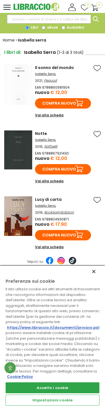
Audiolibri (75, 27)
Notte (41, 133)
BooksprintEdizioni (59, 212)
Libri (34, 27)
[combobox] (49, 19)
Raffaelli (50, 146)
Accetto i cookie (52, 387)
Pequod (50, 80)
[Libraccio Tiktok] (72, 263)
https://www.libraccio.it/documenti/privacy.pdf (53, 327)
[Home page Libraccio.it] (36, 9)
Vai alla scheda (49, 115)
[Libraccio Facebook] (49, 263)
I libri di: (12, 52)
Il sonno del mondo (54, 67)
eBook (52, 27)
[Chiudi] (93, 271)
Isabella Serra (45, 74)
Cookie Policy (20, 376)
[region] (52, 336)
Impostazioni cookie (52, 400)
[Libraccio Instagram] (61, 263)
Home (9, 40)
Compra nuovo (59, 103)
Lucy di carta (48, 199)
